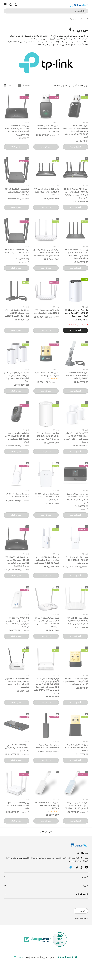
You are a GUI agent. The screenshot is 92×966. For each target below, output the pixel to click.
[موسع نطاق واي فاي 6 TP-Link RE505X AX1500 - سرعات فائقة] (75, 538)
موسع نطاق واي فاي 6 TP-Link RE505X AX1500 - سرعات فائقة (77, 560)
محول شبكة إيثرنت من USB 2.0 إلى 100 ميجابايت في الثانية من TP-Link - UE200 (76, 805)
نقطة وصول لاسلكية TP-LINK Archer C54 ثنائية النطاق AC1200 (17, 192)
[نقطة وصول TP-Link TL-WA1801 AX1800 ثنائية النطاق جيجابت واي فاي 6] (75, 598)
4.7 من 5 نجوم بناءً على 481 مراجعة (40, 957)
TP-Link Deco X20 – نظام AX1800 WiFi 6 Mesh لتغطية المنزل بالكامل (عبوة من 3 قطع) (75, 437)
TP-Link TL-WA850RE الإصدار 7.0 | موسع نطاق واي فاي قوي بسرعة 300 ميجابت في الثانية (17, 622)
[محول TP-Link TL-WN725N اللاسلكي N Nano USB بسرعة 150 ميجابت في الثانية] (75, 659)
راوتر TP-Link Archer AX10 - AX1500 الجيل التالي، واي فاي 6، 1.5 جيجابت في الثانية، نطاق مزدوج (76, 193)
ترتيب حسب (83, 85)
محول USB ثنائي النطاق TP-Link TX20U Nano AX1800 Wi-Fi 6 (76, 747)
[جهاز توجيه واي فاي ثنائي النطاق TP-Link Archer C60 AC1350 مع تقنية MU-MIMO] (46, 230)
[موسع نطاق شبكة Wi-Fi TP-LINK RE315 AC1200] (16, 474)
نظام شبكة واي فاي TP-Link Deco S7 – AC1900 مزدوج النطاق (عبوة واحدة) (76, 313)
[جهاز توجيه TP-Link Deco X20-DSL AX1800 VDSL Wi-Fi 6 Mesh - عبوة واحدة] (46, 414)
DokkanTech (78, 919)
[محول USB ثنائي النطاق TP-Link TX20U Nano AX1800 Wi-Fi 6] (75, 725)
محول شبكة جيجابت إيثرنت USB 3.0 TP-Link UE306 (47, 746)
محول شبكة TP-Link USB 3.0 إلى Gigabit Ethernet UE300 (46, 805)
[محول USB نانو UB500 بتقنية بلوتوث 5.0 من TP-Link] (46, 353)
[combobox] (46, 10)
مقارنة (27, 85)
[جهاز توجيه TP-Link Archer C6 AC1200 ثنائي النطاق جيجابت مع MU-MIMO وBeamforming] (75, 230)
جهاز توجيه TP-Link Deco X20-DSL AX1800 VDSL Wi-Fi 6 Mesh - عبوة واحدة (47, 436)
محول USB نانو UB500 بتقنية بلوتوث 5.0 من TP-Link (47, 374)
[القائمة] (5, 4)
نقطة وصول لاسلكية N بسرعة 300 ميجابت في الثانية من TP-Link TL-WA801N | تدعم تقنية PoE (46, 622)
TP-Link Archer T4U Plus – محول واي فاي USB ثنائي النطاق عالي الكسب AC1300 (17, 313)
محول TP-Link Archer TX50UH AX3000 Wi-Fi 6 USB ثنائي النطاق (76, 375)
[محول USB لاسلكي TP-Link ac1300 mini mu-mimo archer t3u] (46, 106)
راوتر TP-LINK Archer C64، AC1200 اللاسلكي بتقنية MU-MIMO (17, 252)
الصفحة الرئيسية (83, 19)
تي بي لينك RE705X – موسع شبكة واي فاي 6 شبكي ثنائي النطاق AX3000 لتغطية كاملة (46, 560)
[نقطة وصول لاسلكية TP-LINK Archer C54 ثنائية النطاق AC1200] (16, 170)
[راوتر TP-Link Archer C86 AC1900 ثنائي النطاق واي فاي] (46, 291)
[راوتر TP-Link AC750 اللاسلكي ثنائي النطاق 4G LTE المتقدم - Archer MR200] (16, 106)
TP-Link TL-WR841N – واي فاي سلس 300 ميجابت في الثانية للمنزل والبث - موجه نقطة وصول (17, 682)
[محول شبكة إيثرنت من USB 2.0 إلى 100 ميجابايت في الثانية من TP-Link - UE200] (75, 783)
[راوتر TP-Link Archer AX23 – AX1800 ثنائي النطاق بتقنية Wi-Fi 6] (46, 170)
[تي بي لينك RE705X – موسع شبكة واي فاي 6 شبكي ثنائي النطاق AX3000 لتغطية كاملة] (46, 538)
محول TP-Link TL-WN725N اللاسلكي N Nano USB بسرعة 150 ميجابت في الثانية (75, 681)
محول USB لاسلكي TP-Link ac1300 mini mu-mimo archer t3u (47, 128)
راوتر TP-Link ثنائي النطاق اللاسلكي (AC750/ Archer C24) (18, 805)
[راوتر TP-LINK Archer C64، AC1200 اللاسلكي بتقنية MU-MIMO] (16, 230)
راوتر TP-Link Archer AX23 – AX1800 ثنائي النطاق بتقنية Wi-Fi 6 (46, 192)
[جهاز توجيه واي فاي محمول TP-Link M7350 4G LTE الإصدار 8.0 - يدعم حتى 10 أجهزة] (75, 474)
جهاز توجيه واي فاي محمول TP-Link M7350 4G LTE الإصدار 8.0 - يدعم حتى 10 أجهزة (77, 498)
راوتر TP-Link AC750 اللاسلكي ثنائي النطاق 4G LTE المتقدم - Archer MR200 (17, 128)
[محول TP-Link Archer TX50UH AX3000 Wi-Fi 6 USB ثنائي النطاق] (75, 353)
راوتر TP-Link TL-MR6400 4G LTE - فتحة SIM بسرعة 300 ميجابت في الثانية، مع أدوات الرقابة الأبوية (17, 561)
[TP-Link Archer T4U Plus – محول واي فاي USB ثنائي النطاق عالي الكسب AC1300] (16, 291)
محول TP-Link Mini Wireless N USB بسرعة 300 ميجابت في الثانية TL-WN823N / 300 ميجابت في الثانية (75, 131)
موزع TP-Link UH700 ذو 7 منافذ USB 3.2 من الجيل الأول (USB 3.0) (17, 747)
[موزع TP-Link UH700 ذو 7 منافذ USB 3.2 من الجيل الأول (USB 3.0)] (16, 725)
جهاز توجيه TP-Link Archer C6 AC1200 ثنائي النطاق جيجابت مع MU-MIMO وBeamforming (76, 253)
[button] (10, 4)
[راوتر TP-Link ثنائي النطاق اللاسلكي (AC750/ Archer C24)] (16, 783)
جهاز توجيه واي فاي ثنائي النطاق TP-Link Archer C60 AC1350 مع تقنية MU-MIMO (46, 252)
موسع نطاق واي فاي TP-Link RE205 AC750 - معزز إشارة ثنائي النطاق (47, 497)
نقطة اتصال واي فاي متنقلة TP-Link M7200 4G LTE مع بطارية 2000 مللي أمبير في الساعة (17, 437)
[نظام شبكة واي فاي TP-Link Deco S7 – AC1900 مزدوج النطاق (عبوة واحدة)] (75, 291)
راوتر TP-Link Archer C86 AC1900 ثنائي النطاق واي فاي (46, 311)
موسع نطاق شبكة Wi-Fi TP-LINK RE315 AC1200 (17, 495)
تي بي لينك (73, 19)
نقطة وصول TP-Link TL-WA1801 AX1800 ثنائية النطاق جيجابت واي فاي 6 (77, 621)
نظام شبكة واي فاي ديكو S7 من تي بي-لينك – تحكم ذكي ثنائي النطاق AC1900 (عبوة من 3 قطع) (16, 376)
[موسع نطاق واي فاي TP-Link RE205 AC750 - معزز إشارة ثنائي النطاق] (46, 474)
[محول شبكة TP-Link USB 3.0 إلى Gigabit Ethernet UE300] (46, 783)
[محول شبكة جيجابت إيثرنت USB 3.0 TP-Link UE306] (46, 725)
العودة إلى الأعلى (46, 832)
